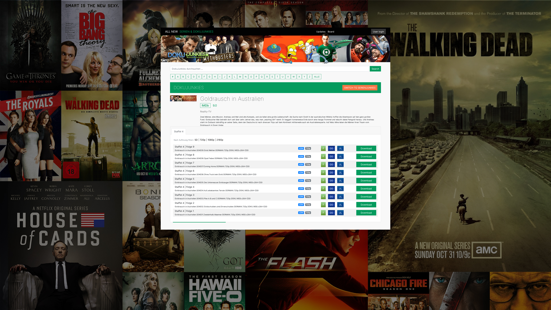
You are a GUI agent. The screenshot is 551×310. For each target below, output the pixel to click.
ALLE (317, 76)
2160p (220, 139)
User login (378, 31)
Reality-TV (205, 111)
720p (202, 139)
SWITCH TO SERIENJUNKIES (360, 87)
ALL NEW (189, 31)
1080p (211, 139)
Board (331, 31)
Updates (320, 31)
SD (196, 139)
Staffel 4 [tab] (178, 131)
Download (366, 148)
